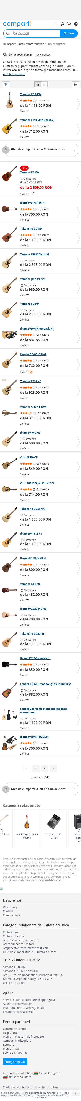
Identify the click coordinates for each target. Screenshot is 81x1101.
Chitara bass (11, 932)
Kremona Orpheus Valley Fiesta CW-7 (27, 979)
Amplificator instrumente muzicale (26, 948)
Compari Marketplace (17, 1040)
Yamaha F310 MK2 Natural (20, 971)
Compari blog (12, 915)
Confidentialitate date (17, 1087)
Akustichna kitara (19, 1077)
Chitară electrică (14, 936)
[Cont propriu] (76, 24)
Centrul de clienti (14, 1029)
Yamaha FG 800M (14, 967)
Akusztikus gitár (49, 1073)
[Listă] (37, 84)
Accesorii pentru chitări (54, 835)
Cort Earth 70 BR (14, 983)
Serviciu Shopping (15, 1052)
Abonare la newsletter (17, 1004)
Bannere (8, 1044)
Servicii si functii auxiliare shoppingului (29, 1000)
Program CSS (11, 1048)
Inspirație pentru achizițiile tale (23, 1008)
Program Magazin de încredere (23, 1036)
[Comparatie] (62, 24)
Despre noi (10, 907)
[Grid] (44, 84)
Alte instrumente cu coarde (27, 835)
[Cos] (69, 24)
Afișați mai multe (14, 74)
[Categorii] (55, 24)
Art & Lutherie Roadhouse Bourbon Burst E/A (32, 975)
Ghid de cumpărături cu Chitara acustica (38, 149)
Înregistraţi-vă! (15, 1062)
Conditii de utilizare (48, 1087)
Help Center (11, 1033)
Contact (8, 911)
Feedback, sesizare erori (19, 1012)
